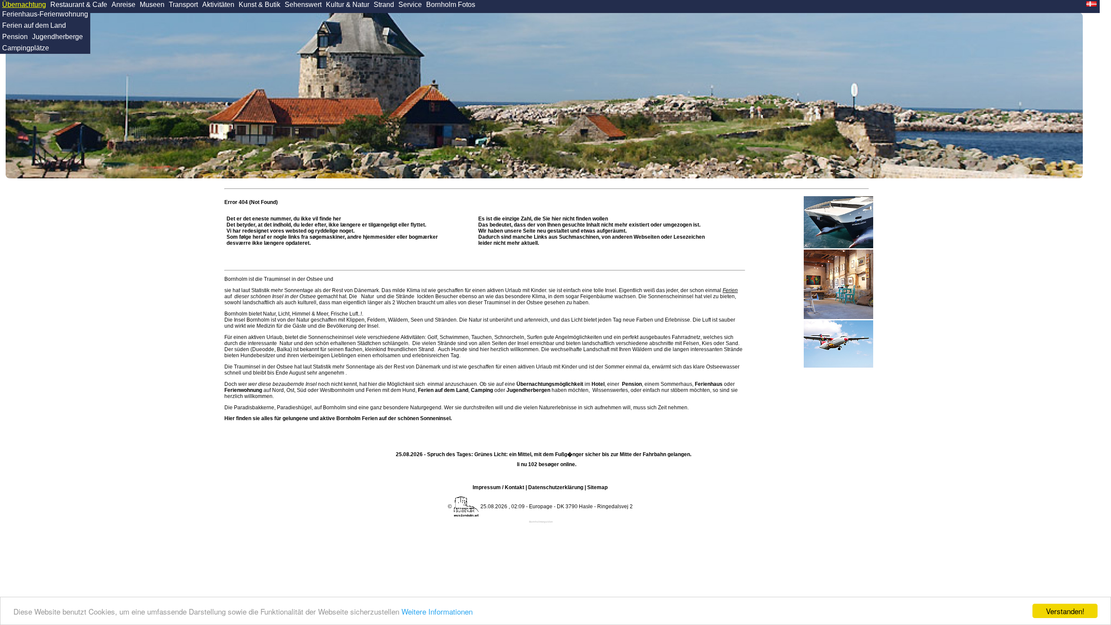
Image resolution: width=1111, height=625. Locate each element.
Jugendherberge (57, 36)
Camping (482, 390)
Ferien (730, 290)
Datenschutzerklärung (555, 487)
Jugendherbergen (528, 390)
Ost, (291, 390)
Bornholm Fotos (450, 4)
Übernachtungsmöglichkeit (549, 384)
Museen (152, 4)
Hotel (598, 384)
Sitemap (597, 487)
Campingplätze (25, 48)
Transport (183, 4)
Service (410, 4)
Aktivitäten (218, 4)
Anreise (123, 4)
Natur (367, 296)
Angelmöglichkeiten (578, 337)
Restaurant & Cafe (78, 4)
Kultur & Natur (347, 4)
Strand (384, 4)
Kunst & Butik (259, 4)
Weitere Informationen (437, 611)
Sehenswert (303, 4)
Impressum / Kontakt (498, 487)
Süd (301, 390)
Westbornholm (337, 390)
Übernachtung (24, 4)
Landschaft (596, 349)
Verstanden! (1065, 610)
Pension (15, 36)
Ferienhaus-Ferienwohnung (45, 14)
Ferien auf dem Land (34, 25)
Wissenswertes (610, 390)
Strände (405, 296)
